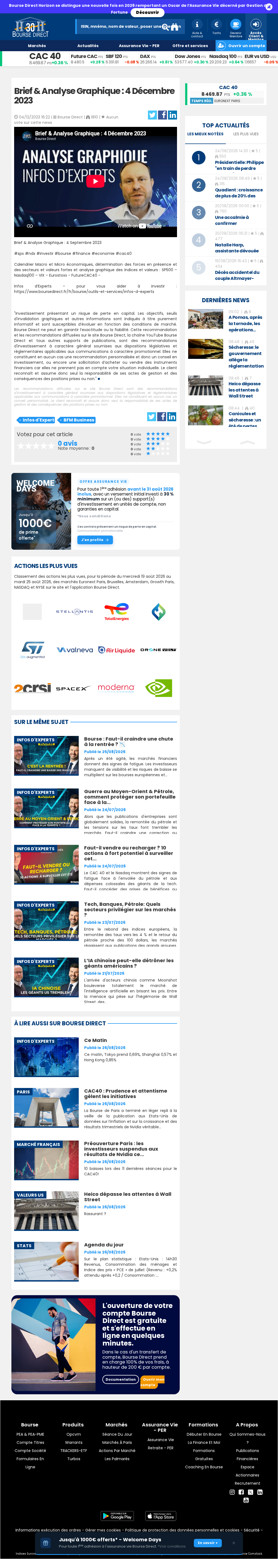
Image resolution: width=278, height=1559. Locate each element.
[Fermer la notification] (234, 1543)
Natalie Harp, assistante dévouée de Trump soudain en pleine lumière (238, 254)
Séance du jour (117, 1434)
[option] (226, 321)
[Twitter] (251, 1491)
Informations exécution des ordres (48, 1530)
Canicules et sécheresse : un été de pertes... (245, 420)
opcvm (74, 1434)
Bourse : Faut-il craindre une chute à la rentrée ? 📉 (128, 741)
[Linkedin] (260, 1492)
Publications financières (247, 1455)
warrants (74, 1442)
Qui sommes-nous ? (247, 1438)
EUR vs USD (257, 56)
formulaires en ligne (30, 1463)
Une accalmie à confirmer (232, 220)
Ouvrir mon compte (152, 1382)
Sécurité (252, 1530)
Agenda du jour (104, 1244)
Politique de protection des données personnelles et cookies (182, 1530)
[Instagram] (232, 1492)
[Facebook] (241, 1492)
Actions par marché (117, 1450)
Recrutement (247, 1483)
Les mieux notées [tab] (205, 134)
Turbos (73, 1459)
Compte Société (30, 1450)
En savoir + (208, 1542)
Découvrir (147, 12)
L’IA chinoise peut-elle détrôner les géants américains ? (129, 963)
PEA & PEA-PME (30, 1434)
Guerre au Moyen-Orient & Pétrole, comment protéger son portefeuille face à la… (130, 797)
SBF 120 (114, 56)
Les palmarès (117, 1459)
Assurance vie (160, 1439)
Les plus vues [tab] (246, 134)
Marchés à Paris (117, 1442)
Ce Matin (95, 1040)
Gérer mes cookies (103, 1530)
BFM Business (79, 420)
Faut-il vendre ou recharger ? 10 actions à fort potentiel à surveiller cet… (128, 853)
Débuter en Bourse (204, 1434)
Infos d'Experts (39, 420)
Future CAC (84, 56)
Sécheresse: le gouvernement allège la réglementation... (248, 356)
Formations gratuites (204, 1455)
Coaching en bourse (204, 1467)
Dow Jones (187, 56)
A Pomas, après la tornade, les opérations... (245, 323)
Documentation (121, 1379)
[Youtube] (246, 1500)
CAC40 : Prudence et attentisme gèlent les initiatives (125, 1093)
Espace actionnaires (247, 1471)
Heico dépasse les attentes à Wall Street (127, 1197)
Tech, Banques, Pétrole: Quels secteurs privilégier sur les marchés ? (130, 909)
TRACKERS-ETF (73, 1450)
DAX (145, 56)
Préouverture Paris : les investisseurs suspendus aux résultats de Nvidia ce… (121, 1149)
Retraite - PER (160, 1448)
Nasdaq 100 (222, 56)
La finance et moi (204, 1442)
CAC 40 (45, 56)
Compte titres (30, 1442)
